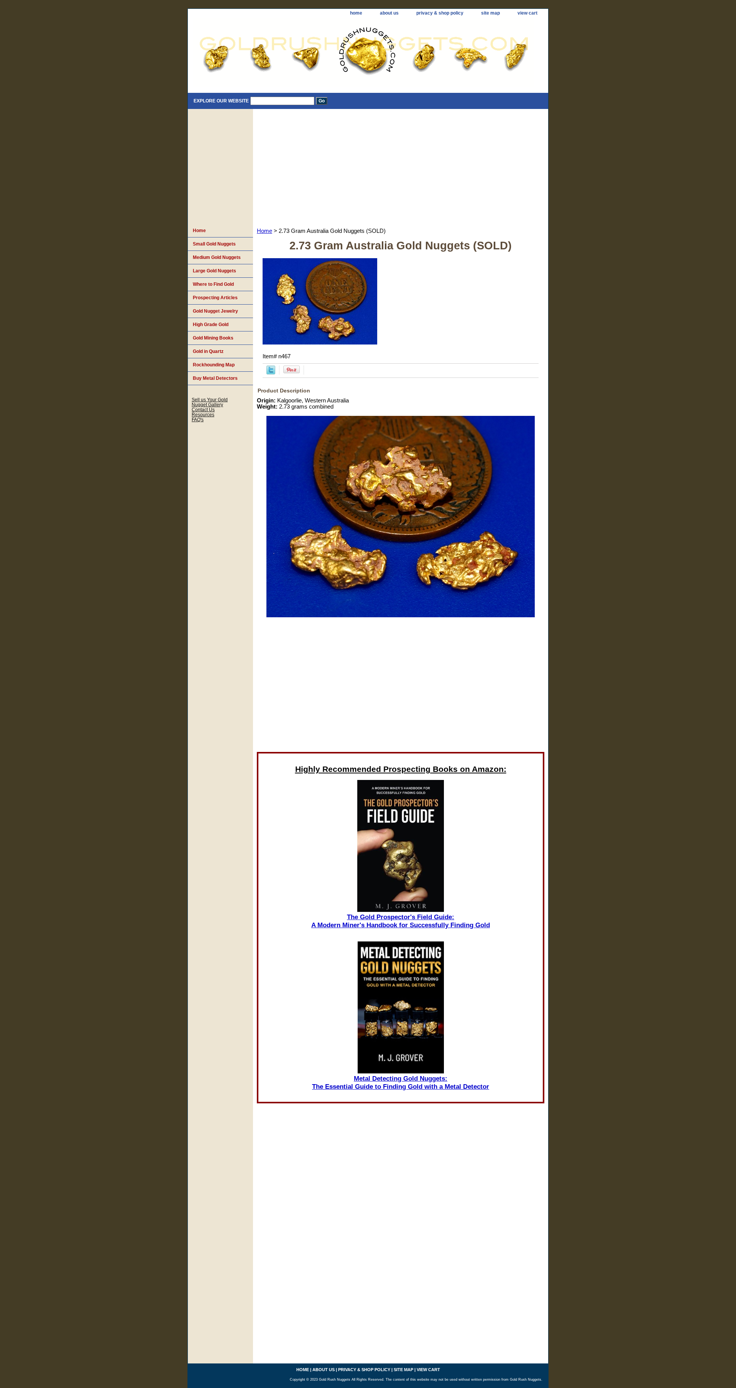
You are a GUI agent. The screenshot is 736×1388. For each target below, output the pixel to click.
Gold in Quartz (208, 351)
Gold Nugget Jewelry (215, 311)
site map (490, 13)
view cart (527, 13)
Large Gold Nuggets (214, 271)
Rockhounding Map (214, 365)
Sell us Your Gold (210, 399)
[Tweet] (270, 372)
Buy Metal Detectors (215, 378)
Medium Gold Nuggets (217, 257)
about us (389, 13)
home (356, 13)
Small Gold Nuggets (214, 244)
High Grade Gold (210, 324)
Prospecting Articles (215, 297)
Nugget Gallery (207, 404)
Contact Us (203, 409)
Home (264, 231)
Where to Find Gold (213, 284)
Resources (203, 414)
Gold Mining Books (213, 338)
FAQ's (198, 419)
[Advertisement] (400, 166)
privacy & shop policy (439, 13)
